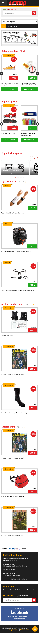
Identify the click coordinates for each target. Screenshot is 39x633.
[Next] (37, 73)
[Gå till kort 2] (17, 177)
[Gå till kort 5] (21, 177)
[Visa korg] (35, 629)
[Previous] (1, 73)
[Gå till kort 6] (23, 177)
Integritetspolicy (14, 630)
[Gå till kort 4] (20, 177)
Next (34, 38)
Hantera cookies (25, 630)
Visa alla (22, 182)
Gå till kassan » (16, 10)
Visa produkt (10, 89)
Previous (4, 38)
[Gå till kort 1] (15, 177)
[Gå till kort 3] (18, 177)
